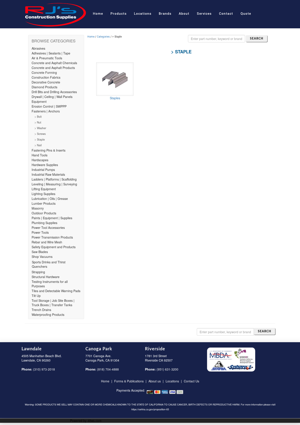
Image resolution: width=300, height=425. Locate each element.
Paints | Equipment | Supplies (52, 218)
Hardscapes (40, 160)
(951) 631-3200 (167, 369)
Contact (226, 14)
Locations (142, 14)
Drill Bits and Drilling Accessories (54, 92)
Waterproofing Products (48, 314)
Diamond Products (44, 87)
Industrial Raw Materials (48, 174)
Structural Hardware (46, 277)
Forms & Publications (129, 381)
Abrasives (38, 48)
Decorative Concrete (46, 82)
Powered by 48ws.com (85, 420)
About (184, 14)
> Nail (38, 145)
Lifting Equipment (44, 189)
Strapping (38, 272)
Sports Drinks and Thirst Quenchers (48, 264)
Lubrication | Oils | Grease (50, 198)
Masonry (38, 208)
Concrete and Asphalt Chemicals (54, 63)
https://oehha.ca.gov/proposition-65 (150, 409)
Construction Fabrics (46, 77)
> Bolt (38, 117)
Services (204, 14)
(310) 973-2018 (44, 369)
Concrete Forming (44, 72)
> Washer (40, 128)
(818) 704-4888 (108, 369)
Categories (103, 36)
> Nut (37, 122)
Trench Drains (41, 309)
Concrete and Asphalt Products (53, 67)
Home (98, 14)
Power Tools (40, 232)
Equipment (39, 101)
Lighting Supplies (43, 194)
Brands (165, 14)
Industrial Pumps (43, 169)
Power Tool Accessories (48, 227)
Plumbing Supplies (44, 223)
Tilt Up (36, 295)
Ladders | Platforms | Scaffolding (54, 179)
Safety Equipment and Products (54, 247)
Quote (245, 14)
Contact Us (191, 381)
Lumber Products (44, 203)
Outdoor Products (44, 213)
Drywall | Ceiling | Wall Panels (52, 96)
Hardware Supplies (45, 165)
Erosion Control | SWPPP (49, 106)
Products (118, 14)
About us (154, 381)
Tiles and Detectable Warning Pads (56, 291)
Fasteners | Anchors (46, 111)
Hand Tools (39, 155)
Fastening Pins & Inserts (48, 150)
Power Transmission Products (52, 237)
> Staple (39, 139)
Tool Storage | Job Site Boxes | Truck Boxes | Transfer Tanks (53, 302)
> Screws (40, 134)
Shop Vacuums (42, 256)
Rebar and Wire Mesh (47, 242)
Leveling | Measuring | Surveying (54, 184)
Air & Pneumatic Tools (47, 58)
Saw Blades (40, 252)
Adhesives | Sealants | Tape (51, 53)
